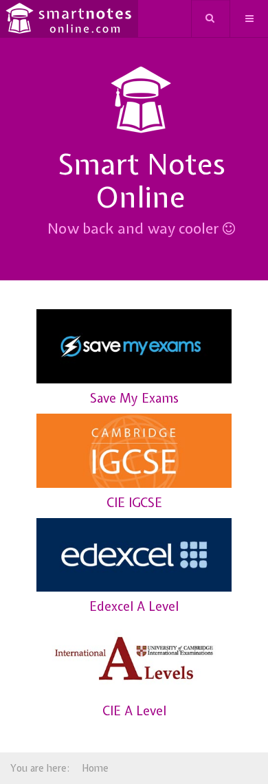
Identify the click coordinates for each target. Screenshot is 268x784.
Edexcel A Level (134, 606)
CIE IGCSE (134, 502)
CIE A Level (134, 710)
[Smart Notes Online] (69, 19)
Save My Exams (134, 398)
